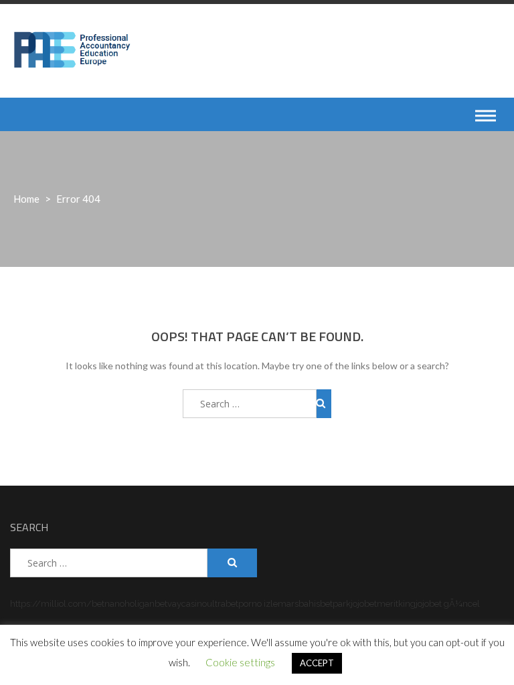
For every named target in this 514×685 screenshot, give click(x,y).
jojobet (364, 604)
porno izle (258, 604)
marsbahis (299, 604)
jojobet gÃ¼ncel (448, 604)
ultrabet (222, 604)
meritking (396, 604)
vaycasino (187, 604)
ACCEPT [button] (317, 663)
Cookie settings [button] (240, 662)
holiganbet (145, 604)
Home (26, 199)
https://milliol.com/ (51, 604)
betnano (108, 604)
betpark (335, 604)
